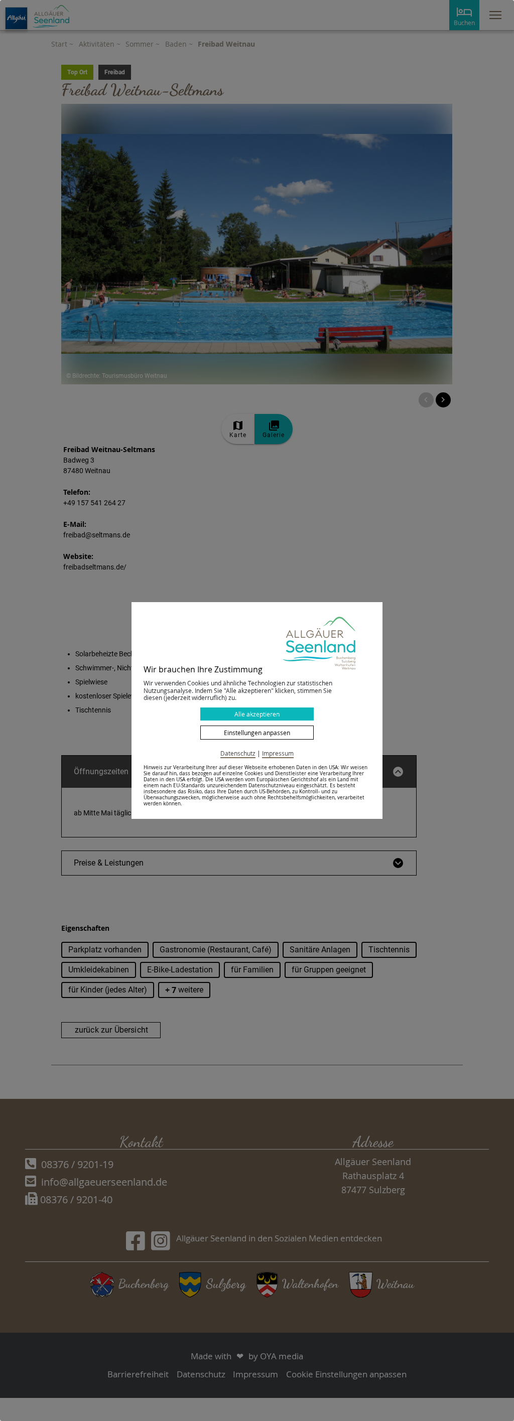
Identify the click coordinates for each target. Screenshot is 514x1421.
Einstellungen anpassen (257, 733)
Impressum (278, 753)
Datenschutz (237, 753)
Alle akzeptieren (257, 714)
